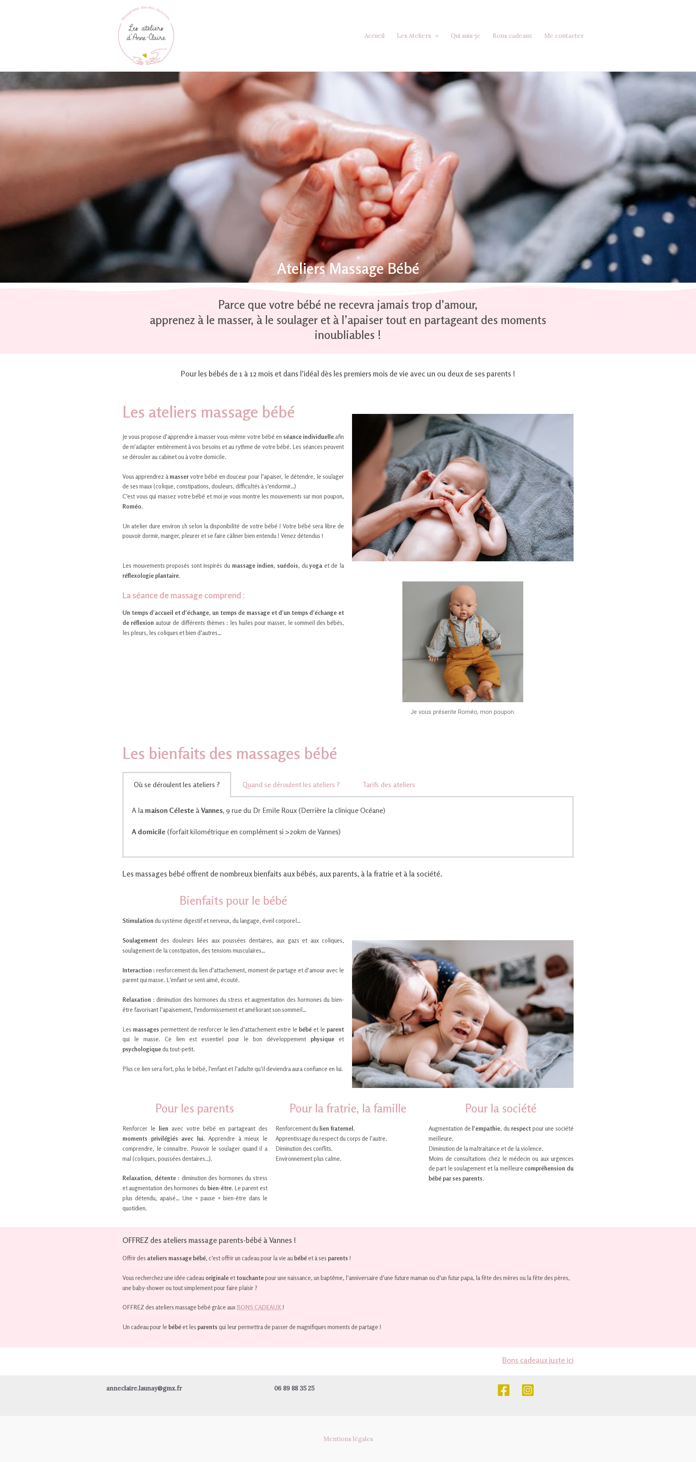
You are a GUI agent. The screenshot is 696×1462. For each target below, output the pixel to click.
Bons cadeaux (512, 35)
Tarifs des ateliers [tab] (388, 784)
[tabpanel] (348, 827)
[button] (435, 36)
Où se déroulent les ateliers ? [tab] (177, 784)
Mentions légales (348, 1439)
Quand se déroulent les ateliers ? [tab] (291, 784)
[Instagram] (527, 1390)
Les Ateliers (414, 35)
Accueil (375, 35)
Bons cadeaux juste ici (538, 1360)
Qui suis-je (466, 35)
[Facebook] (503, 1390)
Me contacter (564, 35)
